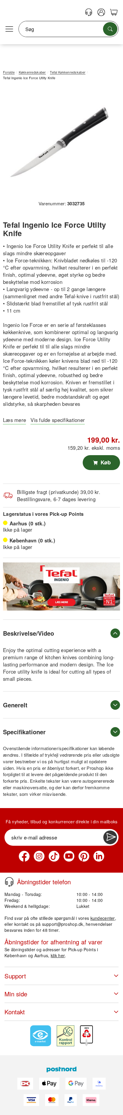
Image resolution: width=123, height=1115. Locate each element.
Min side (15, 993)
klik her (58, 955)
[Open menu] (9, 29)
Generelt (15, 704)
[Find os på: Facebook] (24, 856)
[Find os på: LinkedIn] (98, 856)
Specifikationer (24, 731)
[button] (59, 142)
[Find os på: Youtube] (68, 856)
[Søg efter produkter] (110, 29)
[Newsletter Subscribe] (110, 837)
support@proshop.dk (62, 924)
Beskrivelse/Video (28, 633)
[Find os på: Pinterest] (83, 856)
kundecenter (102, 918)
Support (15, 976)
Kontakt (14, 1011)
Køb (105, 462)
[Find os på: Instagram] (39, 856)
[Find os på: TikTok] (54, 856)
